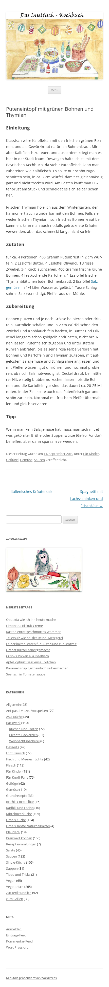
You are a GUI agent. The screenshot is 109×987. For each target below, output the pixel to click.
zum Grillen (14, 898)
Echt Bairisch (15, 753)
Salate (10, 850)
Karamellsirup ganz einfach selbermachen (37, 668)
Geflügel (12, 459)
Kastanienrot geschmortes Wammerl (33, 631)
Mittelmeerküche (19, 813)
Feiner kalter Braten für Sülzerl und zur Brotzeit (41, 644)
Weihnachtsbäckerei (24, 741)
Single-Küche (15, 862)
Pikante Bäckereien (23, 735)
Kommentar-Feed (19, 941)
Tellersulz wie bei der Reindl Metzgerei (34, 637)
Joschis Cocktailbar (20, 801)
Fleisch (11, 765)
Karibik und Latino (20, 807)
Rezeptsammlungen (21, 844)
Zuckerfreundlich (18, 892)
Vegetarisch (15, 886)
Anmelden (14, 929)
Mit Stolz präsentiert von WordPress (31, 978)
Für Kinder (91, 453)
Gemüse (26, 459)
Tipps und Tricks (18, 874)
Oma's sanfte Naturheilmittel (28, 826)
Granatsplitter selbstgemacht (28, 650)
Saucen (39, 459)
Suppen (12, 868)
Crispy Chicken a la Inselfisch (27, 656)
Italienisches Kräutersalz (29, 491)
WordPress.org (17, 947)
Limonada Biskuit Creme (24, 625)
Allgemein (13, 704)
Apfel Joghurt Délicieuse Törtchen (31, 662)
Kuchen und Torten (23, 729)
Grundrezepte (16, 795)
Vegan (10, 880)
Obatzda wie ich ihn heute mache (31, 619)
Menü (54, 90)
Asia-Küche (14, 716)
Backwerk (13, 722)
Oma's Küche (16, 820)
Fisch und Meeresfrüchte (24, 759)
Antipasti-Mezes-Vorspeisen (27, 710)
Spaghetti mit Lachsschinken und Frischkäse (86, 498)
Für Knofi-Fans (17, 777)
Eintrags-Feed (16, 935)
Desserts (12, 747)
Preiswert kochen (19, 838)
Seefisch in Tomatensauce (25, 674)
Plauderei (13, 832)
